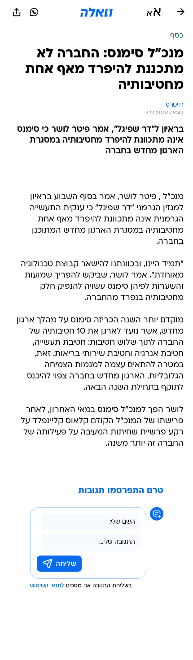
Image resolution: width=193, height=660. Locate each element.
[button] (154, 12)
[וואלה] (96, 12)
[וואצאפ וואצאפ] (34, 12)
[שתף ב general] (17, 12)
